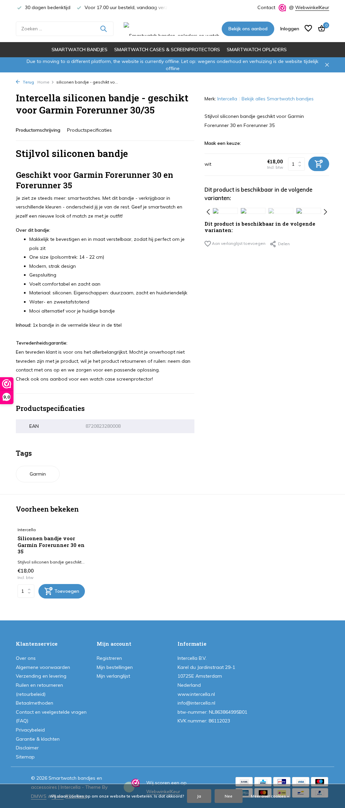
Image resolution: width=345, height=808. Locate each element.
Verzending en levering (41, 676)
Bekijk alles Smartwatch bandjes (278, 99)
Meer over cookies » (270, 796)
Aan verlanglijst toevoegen (238, 243)
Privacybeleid (30, 730)
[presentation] (208, 211)
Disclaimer (27, 748)
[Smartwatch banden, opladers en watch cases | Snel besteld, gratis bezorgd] (172, 28)
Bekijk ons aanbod (248, 29)
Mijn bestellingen (115, 667)
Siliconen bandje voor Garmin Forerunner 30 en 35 (51, 545)
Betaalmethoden (34, 703)
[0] (320, 29)
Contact (266, 7)
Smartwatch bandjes (79, 49)
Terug (28, 82)
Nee (228, 796)
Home (43, 82)
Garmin (38, 474)
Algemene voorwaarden (43, 667)
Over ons (26, 658)
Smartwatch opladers (257, 49)
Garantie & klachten (38, 739)
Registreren (109, 658)
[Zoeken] (103, 28)
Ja (199, 796)
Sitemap (25, 757)
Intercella (227, 99)
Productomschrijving (38, 130)
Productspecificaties (89, 130)
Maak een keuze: (223, 143)
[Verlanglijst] (308, 29)
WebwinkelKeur (312, 7)
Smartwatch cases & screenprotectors (167, 49)
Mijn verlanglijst (113, 676)
